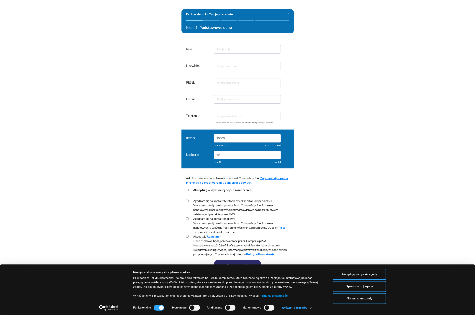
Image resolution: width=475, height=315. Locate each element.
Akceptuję (207, 236)
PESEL (190, 82)
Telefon (191, 116)
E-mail (190, 99)
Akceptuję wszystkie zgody (359, 274)
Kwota (191, 138)
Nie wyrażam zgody (359, 298)
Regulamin (214, 236)
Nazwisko (193, 66)
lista (283, 227)
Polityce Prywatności (260, 254)
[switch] (194, 308)
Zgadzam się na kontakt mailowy (214, 218)
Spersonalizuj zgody (359, 286)
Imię (189, 49)
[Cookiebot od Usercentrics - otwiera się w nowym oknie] (108, 308)
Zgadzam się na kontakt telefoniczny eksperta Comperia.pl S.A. (233, 201)
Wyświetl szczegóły (294, 307)
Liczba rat (192, 155)
